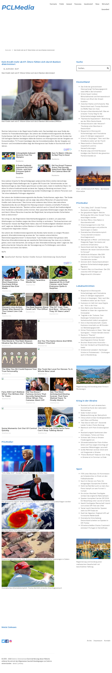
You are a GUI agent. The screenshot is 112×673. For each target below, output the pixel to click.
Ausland (69, 4)
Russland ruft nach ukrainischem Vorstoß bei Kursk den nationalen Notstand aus (93, 407)
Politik (62, 4)
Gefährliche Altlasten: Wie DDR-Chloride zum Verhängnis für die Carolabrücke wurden (93, 256)
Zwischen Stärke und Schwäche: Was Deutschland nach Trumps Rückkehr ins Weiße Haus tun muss (95, 106)
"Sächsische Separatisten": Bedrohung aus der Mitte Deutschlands (95, 120)
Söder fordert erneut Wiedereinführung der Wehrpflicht (94, 414)
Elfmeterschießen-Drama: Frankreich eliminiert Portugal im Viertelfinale (95, 526)
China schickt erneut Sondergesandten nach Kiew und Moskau (95, 419)
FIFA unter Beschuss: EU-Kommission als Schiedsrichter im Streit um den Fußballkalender (95, 476)
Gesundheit (105, 9)
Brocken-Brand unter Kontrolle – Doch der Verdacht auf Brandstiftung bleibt (95, 345)
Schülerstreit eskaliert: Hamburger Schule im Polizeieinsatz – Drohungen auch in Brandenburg (95, 352)
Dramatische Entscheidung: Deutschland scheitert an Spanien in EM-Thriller (94, 520)
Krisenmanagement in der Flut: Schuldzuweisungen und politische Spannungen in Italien (35, 559)
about (15, 663)
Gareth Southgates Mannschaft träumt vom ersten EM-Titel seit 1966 (95, 504)
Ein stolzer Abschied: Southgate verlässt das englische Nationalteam (94, 494)
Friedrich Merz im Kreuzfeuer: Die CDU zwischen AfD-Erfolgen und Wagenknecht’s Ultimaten (95, 271)
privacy (20, 663)
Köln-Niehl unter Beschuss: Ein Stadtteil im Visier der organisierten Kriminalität (94, 310)
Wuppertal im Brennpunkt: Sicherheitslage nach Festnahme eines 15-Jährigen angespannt (93, 133)
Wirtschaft (105, 4)
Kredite (32, 257)
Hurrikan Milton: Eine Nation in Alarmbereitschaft (20, 530)
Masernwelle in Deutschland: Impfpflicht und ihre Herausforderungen (92, 145)
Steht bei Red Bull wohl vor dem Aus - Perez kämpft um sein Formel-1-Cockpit (95, 488)
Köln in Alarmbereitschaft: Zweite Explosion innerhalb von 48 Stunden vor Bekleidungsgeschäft (94, 325)
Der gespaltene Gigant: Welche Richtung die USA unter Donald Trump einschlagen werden (36, 502)
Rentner (19, 257)
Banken (26, 257)
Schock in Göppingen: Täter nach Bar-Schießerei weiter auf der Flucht (95, 139)
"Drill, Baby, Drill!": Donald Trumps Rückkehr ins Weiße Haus (24, 473)
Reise (97, 4)
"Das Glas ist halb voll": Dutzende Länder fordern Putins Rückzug (93, 424)
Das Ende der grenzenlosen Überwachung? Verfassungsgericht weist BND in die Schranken (94, 89)
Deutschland (61, 257)
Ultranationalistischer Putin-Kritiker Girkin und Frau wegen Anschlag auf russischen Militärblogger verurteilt (94, 444)
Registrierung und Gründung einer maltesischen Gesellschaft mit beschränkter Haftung (89, 564)
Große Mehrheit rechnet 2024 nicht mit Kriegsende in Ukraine (94, 451)
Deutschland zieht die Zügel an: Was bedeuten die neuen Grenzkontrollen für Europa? (95, 249)
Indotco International (19, 659)
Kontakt (107, 641)
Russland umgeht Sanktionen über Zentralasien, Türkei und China (94, 433)
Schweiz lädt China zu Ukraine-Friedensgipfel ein (92, 438)
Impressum (98, 641)
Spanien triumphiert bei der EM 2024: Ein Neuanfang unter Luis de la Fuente (95, 499)
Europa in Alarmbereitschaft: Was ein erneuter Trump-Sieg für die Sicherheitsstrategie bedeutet (95, 113)
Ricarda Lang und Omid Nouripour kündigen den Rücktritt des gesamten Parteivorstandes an (95, 153)
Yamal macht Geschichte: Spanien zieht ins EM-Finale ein (94, 509)
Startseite (53, 4)
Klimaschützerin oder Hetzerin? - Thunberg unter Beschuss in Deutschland (93, 126)
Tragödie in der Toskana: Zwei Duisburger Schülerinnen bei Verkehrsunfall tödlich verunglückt (94, 317)
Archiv (89, 641)
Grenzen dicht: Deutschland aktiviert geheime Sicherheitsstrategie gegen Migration (95, 264)
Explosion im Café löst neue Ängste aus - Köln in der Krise (94, 304)
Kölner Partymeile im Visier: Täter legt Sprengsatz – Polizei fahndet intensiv (95, 331)
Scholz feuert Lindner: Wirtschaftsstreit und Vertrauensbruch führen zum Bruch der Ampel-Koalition (95, 98)
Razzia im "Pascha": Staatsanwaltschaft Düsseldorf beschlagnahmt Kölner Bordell (93, 337)
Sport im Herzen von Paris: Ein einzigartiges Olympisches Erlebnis (94, 482)
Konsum (39, 257)
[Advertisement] (56, 29)
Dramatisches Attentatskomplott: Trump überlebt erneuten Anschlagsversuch (32, 588)
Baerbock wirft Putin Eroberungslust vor (95, 429)
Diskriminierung (49, 257)
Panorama (77, 4)
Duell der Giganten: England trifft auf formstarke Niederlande (95, 514)
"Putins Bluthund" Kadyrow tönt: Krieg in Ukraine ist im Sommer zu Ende (95, 456)
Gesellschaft (88, 4)
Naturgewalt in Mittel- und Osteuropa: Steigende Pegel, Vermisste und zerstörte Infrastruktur (95, 242)
